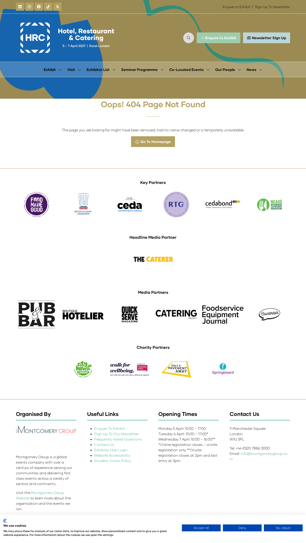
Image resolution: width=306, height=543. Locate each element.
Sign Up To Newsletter (272, 7)
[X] (58, 7)
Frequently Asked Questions (118, 439)
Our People (225, 69)
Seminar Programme (139, 69)
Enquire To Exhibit (109, 428)
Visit (71, 69)
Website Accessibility (112, 455)
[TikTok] (48, 7)
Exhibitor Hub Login (111, 450)
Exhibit (50, 69)
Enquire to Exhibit (236, 7)
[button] (188, 37)
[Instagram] (29, 7)
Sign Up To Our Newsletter (116, 434)
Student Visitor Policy (113, 460)
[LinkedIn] (20, 7)
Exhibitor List (98, 69)
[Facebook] (39, 7)
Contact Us (104, 444)
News (251, 69)
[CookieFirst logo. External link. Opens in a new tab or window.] (5, 521)
